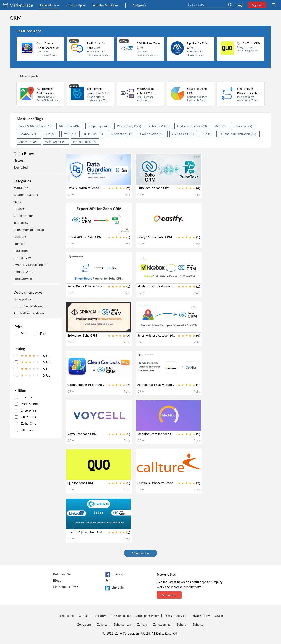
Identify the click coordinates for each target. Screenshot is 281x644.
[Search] (229, 5)
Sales (17, 201)
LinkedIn (117, 587)
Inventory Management (30, 264)
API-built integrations (29, 313)
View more (140, 553)
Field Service (23, 278)
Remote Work (23, 271)
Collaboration (23, 215)
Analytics (20, 236)
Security (100, 615)
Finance (19, 243)
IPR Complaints (121, 615)
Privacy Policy (200, 615)
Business (20, 208)
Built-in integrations (28, 306)
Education (21, 250)
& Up (36, 355)
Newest (19, 160)
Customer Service (26, 194)
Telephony (21, 222)
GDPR (219, 615)
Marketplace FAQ (65, 586)
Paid (24, 333)
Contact (84, 615)
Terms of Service (175, 615)
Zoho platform (24, 299)
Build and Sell (63, 574)
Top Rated (21, 167)
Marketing (21, 187)
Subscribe (169, 595)
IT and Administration (29, 229)
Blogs (57, 580)
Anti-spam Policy (147, 615)
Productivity (22, 257)
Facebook (118, 574)
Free (43, 333)
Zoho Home (66, 615)
